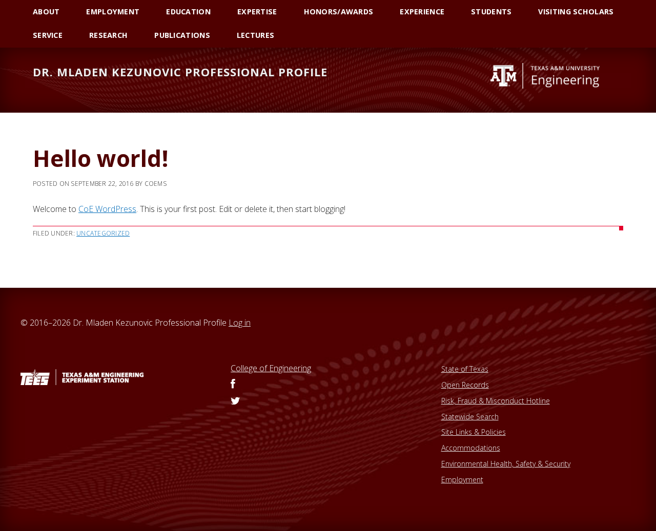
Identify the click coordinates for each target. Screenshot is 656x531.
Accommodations (470, 448)
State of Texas (464, 369)
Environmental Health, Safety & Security (505, 464)
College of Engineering (271, 368)
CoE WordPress (107, 209)
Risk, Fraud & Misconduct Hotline (495, 401)
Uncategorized (103, 233)
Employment (462, 479)
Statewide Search (470, 416)
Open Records (465, 385)
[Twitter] (235, 401)
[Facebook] (233, 384)
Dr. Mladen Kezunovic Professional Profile (180, 71)
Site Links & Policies (473, 432)
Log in (240, 322)
